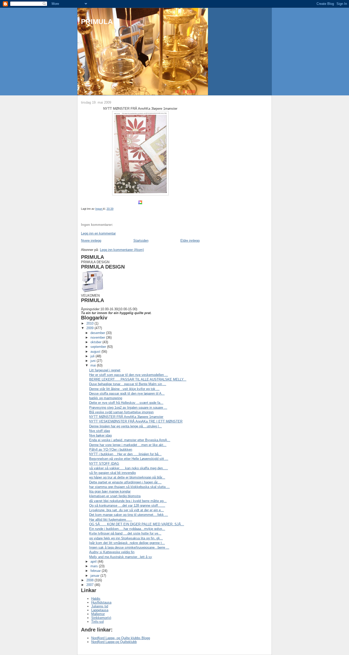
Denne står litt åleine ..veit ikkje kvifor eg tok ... (124, 389)
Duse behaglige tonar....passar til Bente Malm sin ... (127, 384)
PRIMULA (97, 22)
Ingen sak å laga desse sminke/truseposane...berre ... (129, 547)
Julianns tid (99, 606)
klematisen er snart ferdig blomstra (115, 496)
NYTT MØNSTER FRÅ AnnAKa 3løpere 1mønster (126, 417)
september (98, 347)
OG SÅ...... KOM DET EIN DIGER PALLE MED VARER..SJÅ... (136, 524)
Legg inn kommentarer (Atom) (122, 250)
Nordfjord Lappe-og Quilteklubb (114, 642)
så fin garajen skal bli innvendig (112, 473)
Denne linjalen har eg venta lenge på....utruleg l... (125, 426)
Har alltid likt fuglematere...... (110, 519)
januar (95, 576)
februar (96, 571)
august (95, 351)
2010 (90, 323)
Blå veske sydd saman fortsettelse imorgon (121, 412)
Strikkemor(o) (101, 618)
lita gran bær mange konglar (110, 491)
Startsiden (140, 240)
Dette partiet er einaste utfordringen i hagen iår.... (125, 482)
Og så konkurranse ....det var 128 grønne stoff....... (127, 505)
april (94, 561)
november (98, 337)
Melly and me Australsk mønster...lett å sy (120, 557)
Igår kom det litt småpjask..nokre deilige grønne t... (127, 543)
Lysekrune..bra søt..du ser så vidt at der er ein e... (126, 510)
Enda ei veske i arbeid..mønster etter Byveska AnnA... (129, 440)
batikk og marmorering (105, 398)
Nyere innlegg (91, 240)
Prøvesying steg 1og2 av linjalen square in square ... (128, 407)
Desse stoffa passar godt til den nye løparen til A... (127, 393)
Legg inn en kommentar (98, 233)
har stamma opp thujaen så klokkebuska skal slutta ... (129, 487)
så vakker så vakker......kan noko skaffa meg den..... (128, 468)
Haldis (95, 599)
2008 (90, 580)
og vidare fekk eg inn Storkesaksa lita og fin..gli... (126, 538)
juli (93, 356)
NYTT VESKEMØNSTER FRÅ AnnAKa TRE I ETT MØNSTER (135, 421)
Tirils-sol (97, 622)
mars (94, 566)
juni (93, 361)
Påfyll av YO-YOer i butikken (110, 449)
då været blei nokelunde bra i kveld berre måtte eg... (128, 501)
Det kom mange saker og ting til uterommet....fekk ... (128, 515)
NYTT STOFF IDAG (104, 463)
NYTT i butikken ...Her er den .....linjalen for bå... (125, 454)
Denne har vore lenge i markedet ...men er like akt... (127, 445)
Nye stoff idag (99, 431)
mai (93, 365)
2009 (90, 328)
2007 (90, 585)
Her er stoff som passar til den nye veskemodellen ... (128, 375)
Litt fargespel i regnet (104, 370)
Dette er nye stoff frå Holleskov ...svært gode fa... (126, 403)
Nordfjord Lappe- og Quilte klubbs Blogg (120, 638)
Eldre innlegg (190, 240)
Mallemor (98, 614)
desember (98, 333)
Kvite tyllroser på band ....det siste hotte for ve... (125, 533)
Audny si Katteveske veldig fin (111, 552)
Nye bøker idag (100, 435)
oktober (96, 342)
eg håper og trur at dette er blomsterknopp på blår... (127, 477)
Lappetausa (99, 610)
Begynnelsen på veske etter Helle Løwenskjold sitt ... (128, 459)
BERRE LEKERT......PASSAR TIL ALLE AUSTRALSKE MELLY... (137, 379)
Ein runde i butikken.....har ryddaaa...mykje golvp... (127, 529)
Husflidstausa (101, 602)
